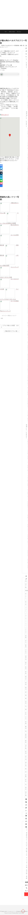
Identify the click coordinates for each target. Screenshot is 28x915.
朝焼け (25, 678)
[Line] (10, 180)
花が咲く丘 (26, 852)
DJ (26, 581)
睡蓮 (25, 727)
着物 (25, 722)
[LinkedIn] (10, 175)
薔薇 (25, 775)
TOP (6, 31)
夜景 (3, 70)
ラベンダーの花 (26, 862)
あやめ (25, 603)
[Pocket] (10, 183)
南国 (25, 636)
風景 (9, 315)
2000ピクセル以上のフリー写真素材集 (12, 911)
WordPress (21, 913)
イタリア (14, 315)
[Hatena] (10, 178)
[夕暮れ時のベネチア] (4, 114)
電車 (25, 788)
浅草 (25, 702)
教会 (25, 667)
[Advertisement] (14, 15)
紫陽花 (25, 736)
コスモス (25, 630)
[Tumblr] (10, 173)
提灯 (25, 663)
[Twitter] (10, 168)
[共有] (10, 185)
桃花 (25, 688)
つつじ (25, 609)
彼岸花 (25, 658)
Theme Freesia (7, 913)
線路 (25, 741)
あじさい (25, 596)
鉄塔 (25, 780)
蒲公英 (25, 764)
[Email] (10, 170)
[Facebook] (10, 165)
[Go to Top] (23, 911)
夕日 (25, 641)
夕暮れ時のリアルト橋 (12, 331)
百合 (25, 718)
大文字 (25, 651)
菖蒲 (25, 752)
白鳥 (25, 713)
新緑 (25, 672)
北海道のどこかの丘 (26, 839)
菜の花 (25, 758)
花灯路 (25, 747)
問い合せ (19, 31)
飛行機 (25, 794)
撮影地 (26, 113)
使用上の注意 (12, 31)
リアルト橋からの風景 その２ (10, 326)
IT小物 (25, 586)
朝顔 (25, 683)
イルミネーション (25, 619)
